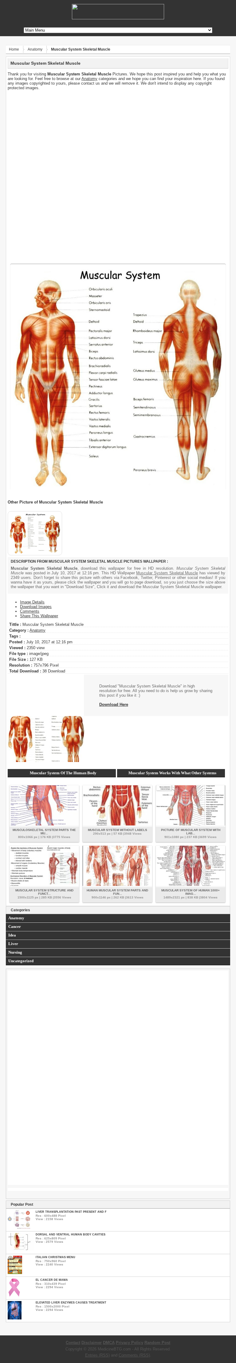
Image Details (32, 602)
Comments (29, 611)
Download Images (36, 606)
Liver (13, 943)
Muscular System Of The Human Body (63, 773)
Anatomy (35, 49)
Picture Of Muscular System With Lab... (190, 831)
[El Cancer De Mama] (14, 1295)
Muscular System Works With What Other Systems (172, 773)
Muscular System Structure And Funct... (44, 892)
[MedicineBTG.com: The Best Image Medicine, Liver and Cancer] (118, 18)
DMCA (109, 1342)
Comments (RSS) (134, 1355)
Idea (12, 935)
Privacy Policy (129, 1342)
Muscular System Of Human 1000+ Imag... (190, 892)
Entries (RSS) (97, 1355)
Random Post (157, 1342)
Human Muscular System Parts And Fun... (117, 892)
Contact (73, 1342)
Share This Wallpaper (39, 616)
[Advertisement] (118, 133)
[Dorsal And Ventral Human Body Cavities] (21, 1250)
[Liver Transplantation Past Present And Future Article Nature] (19, 1227)
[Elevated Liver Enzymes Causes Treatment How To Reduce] (15, 1318)
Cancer (14, 926)
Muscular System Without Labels (117, 830)
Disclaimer (91, 1342)
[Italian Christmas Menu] (15, 1272)
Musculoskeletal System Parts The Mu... (44, 831)
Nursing (15, 952)
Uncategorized (20, 961)
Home (14, 49)
